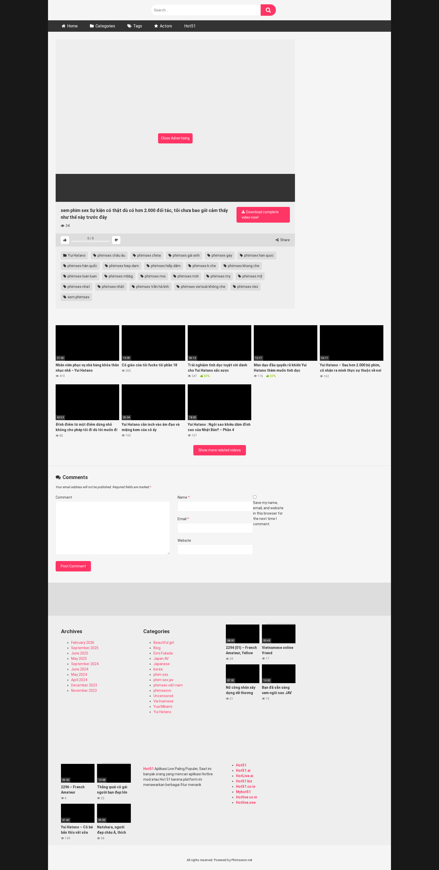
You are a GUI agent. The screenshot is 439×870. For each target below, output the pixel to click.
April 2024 (79, 680)
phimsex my (220, 276)
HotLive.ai (244, 776)
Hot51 (190, 26)
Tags (137, 26)
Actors (166, 26)
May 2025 (79, 658)
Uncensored (163, 696)
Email (183, 519)
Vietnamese (163, 701)
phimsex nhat (78, 287)
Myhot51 (243, 792)
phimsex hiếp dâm (165, 266)
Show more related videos (219, 450)
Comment (64, 497)
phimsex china (148, 255)
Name (184, 497)
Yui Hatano (76, 255)
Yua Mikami (162, 706)
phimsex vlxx (247, 287)
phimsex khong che (243, 266)
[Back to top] (422, 854)
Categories (105, 26)
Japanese (161, 664)
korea (158, 669)
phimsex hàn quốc (82, 266)
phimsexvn (162, 690)
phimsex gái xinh (186, 255)
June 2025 (79, 653)
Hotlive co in (246, 797)
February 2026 (82, 643)
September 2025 (85, 648)
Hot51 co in (245, 786)
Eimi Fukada (163, 653)
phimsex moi (155, 276)
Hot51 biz (244, 781)
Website (184, 540)
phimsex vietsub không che (202, 287)
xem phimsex (78, 297)
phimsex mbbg (120, 276)
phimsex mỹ (252, 276)
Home (72, 26)
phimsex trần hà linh (152, 287)
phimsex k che (204, 266)
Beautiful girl (163, 643)
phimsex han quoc (258, 255)
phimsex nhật (112, 287)
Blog (157, 648)
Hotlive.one (246, 802)
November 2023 (84, 690)
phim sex (160, 674)
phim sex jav (163, 680)
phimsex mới (188, 276)
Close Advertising (175, 138)
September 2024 (85, 664)
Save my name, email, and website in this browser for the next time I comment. (268, 513)
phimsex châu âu (111, 255)
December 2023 (84, 685)
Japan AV (161, 658)
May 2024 (79, 674)
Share (284, 240)
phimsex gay (221, 255)
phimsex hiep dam (123, 266)
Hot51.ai (243, 770)
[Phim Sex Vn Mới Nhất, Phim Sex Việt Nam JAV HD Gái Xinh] (94, 9)
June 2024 (79, 669)
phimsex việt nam (168, 685)
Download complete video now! (260, 214)
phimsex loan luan (82, 276)
